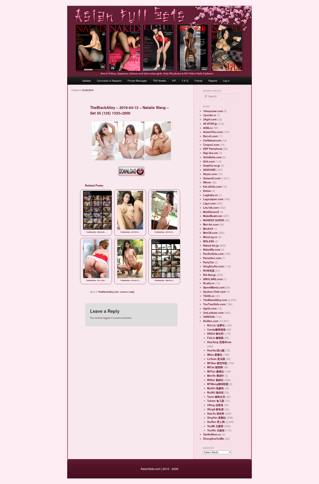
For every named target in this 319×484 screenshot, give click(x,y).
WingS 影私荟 (215, 409)
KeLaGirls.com (212, 186)
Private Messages (137, 80)
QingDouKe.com (213, 266)
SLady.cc (209, 283)
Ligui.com (209, 203)
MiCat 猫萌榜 (215, 367)
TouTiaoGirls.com (214, 304)
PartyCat (208, 262)
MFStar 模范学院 (217, 363)
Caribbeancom (212, 140)
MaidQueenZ (211, 212)
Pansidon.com (212, 258)
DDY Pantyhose (212, 148)
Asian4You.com (213, 132)
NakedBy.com (211, 249)
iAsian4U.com (211, 178)
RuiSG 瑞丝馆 (215, 392)
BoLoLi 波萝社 (216, 325)
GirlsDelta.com (212, 157)
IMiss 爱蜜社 (214, 354)
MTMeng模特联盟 (217, 384)
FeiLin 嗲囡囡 (215, 338)
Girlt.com (209, 161)
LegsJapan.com (213, 199)
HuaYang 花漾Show (219, 342)
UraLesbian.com (213, 312)
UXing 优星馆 (215, 405)
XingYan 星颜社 (216, 417)
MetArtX (208, 228)
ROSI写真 (209, 270)
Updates (86, 80)
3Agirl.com (210, 119)
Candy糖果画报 (216, 329)
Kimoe (207, 191)
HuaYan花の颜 (215, 350)
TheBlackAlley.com (108, 291)
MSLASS (208, 241)
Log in (226, 80)
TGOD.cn (209, 296)
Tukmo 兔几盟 (215, 401)
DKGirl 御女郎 (215, 333)
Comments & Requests (109, 80)
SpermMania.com (214, 287)
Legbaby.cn (210, 195)
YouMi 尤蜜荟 (215, 426)
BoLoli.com (210, 136)
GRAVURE (209, 170)
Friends (199, 80)
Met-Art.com (210, 224)
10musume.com (213, 111)
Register (212, 80)
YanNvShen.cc (212, 434)
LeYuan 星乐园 (216, 359)
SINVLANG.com (212, 279)
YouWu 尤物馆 (215, 430)
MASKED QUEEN (213, 220)
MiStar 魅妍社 (215, 380)
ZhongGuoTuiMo (213, 438)
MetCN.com (210, 233)
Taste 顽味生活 (216, 397)
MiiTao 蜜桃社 (215, 371)
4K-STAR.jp (210, 123)
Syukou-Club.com (214, 291)
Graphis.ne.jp (211, 165)
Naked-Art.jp (211, 245)
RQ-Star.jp (209, 275)
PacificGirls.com (213, 254)
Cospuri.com (211, 144)
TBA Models (159, 80)
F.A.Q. (185, 80)
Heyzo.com (210, 174)
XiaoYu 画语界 (215, 413)
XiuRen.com (210, 321)
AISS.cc (208, 128)
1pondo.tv (209, 115)
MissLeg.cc (210, 237)
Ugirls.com (210, 308)
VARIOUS (209, 317)
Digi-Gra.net (210, 153)
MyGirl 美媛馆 (215, 388)
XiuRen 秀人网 (216, 422)
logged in (107, 317)
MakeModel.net (212, 216)
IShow (207, 182)
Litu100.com (211, 207)
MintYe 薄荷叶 (215, 375)
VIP (174, 80)
